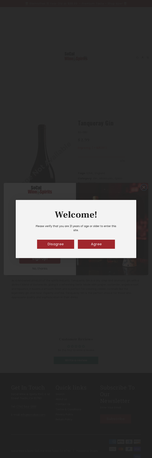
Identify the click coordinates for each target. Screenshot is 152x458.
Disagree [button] (56, 244)
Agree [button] (96, 244)
